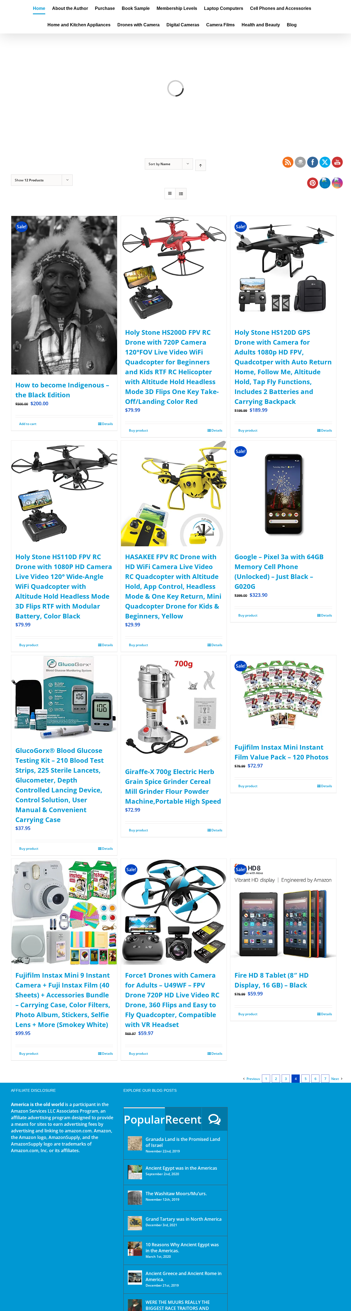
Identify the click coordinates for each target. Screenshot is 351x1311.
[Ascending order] (200, 165)
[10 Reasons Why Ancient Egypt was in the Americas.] (135, 1249)
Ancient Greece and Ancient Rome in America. (184, 1276)
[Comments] (214, 1119)
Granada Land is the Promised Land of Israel (183, 1142)
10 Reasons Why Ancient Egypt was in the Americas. (182, 1248)
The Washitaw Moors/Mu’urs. (176, 1194)
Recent (183, 1119)
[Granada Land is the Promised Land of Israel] (135, 1143)
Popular (144, 1119)
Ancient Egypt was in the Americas (181, 1168)
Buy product (138, 430)
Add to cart (27, 423)
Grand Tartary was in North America (184, 1219)
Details (107, 423)
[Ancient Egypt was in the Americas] (135, 1172)
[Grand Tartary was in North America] (135, 1223)
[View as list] (181, 193)
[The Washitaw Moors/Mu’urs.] (135, 1198)
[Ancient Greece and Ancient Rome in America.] (135, 1277)
